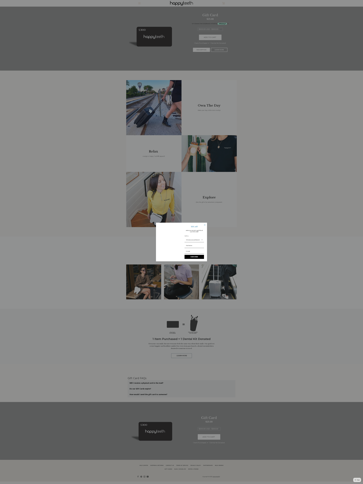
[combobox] (194, 240)
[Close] (204, 225)
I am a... (187, 236)
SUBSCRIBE (194, 257)
